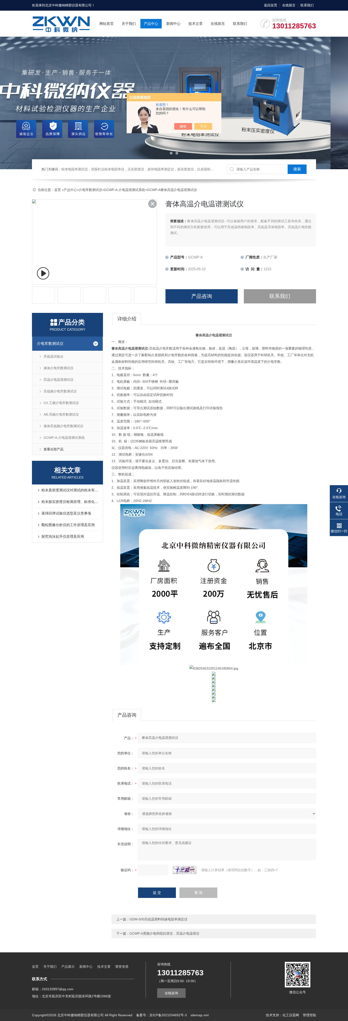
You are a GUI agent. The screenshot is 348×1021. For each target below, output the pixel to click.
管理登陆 (309, 1015)
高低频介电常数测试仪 (60, 391)
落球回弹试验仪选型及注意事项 (66, 513)
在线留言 (288, 5)
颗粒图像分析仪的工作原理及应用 (68, 525)
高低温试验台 (53, 356)
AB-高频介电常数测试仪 (61, 414)
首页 (58, 190)
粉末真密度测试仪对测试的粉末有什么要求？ (69, 490)
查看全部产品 (53, 449)
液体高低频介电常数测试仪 (63, 426)
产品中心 (151, 24)
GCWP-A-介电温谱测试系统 (124, 190)
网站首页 (106, 24)
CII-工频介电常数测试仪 (61, 403)
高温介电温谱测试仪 (58, 380)
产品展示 (68, 966)
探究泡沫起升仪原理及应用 (62, 536)
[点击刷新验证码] (184, 870)
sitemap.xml (200, 1015)
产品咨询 (201, 296)
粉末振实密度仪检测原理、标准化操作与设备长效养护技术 (69, 502)
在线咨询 (171, 993)
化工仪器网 (290, 1015)
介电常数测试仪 (90, 190)
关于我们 (129, 24)
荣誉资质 (122, 966)
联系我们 (307, 5)
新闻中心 (173, 24)
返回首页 (270, 5)
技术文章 (195, 24)
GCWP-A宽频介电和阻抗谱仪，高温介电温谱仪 (164, 933)
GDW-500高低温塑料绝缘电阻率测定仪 (158, 919)
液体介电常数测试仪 (58, 368)
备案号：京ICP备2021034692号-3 (161, 1015)
